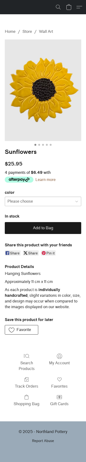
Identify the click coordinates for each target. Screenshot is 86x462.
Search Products (27, 366)
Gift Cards (59, 404)
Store (27, 31)
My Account (59, 363)
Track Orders (26, 386)
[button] (58, 7)
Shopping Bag (26, 404)
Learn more (45, 179)
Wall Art (46, 31)
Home (10, 31)
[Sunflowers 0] (43, 90)
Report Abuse (43, 441)
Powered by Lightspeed (43, 449)
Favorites (59, 386)
